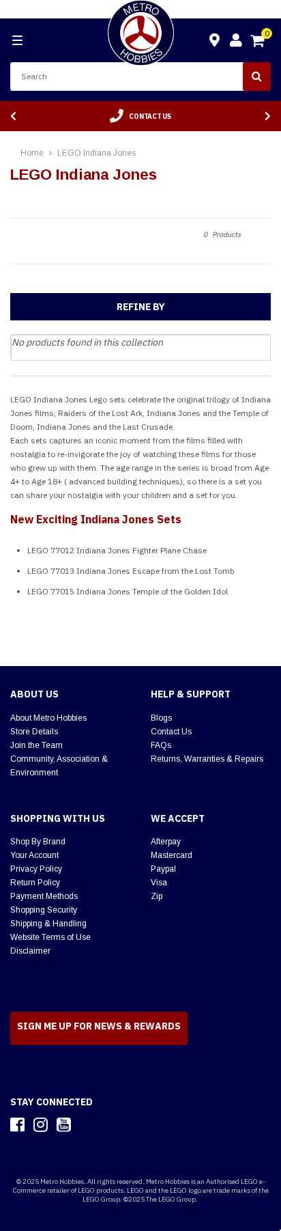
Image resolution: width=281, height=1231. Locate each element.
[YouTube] (64, 1124)
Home (32, 153)
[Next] (268, 116)
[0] (258, 42)
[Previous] (13, 116)
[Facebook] (17, 1124)
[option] (140, 116)
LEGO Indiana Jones (96, 153)
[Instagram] (40, 1124)
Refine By (141, 307)
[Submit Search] (257, 76)
